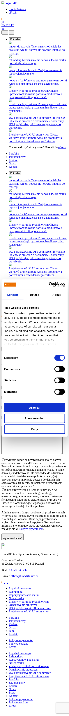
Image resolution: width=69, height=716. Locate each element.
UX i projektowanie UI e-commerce (30, 608)
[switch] (59, 369)
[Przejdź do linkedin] (3, 18)
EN (3, 25)
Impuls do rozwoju (20, 588)
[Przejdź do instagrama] (6, 18)
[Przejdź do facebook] (9, 18)
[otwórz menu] (4, 32)
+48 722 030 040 (17, 569)
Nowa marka (16, 598)
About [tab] (56, 294)
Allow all (34, 407)
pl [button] (2, 22)
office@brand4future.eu (24, 576)
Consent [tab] (12, 294)
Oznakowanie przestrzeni (23, 604)
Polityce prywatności (31, 528)
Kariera (13, 160)
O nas (12, 163)
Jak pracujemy (17, 156)
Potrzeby (15, 39)
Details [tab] (34, 294)
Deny (34, 429)
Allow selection (34, 418)
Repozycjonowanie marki (24, 595)
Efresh (12, 646)
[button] (2, 712)
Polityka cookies (18, 643)
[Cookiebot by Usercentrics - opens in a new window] (49, 284)
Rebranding (15, 591)
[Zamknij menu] (11, 32)
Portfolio (14, 153)
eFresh (13, 12)
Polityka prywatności (21, 640)
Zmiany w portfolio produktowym (29, 601)
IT (12, 25)
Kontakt (13, 166)
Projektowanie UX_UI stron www (29, 611)
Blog (12, 630)
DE (8, 25)
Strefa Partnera (17, 9)
